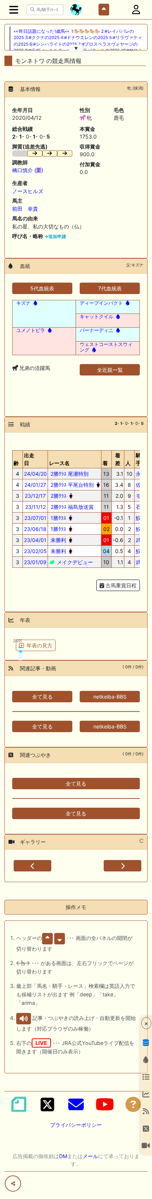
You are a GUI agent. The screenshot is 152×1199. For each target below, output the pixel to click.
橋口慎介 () (27, 170)
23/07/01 (35, 518)
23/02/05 (35, 551)
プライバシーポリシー (76, 1125)
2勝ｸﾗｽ (57, 496)
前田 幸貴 (25, 209)
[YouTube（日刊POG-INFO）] (105, 1104)
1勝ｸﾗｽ (57, 518)
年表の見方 (39, 645)
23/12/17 (35, 496)
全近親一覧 (110, 370)
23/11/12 (35, 507)
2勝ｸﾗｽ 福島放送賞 (71, 507)
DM (63, 1156)
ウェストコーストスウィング (106, 347)
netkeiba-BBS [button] (110, 696)
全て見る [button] (42, 696)
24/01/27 (35, 485)
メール (90, 1156)
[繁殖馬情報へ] (34, 303)
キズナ (23, 303)
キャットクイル (96, 316)
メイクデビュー (74, 562)
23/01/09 (35, 562)
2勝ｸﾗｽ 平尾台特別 (71, 485)
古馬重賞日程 (120, 585)
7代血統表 (110, 288)
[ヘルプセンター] (133, 1104)
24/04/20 (35, 474)
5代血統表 (42, 288)
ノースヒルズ (27, 191)
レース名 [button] (59, 463)
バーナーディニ (96, 330)
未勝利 (57, 540)
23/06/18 (35, 529)
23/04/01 (35, 540)
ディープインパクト (101, 303)
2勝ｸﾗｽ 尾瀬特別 (69, 474)
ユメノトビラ (30, 330)
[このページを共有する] (13, 1183)
